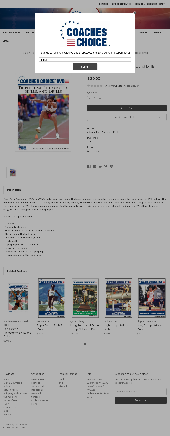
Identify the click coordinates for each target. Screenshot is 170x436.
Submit (85, 66)
